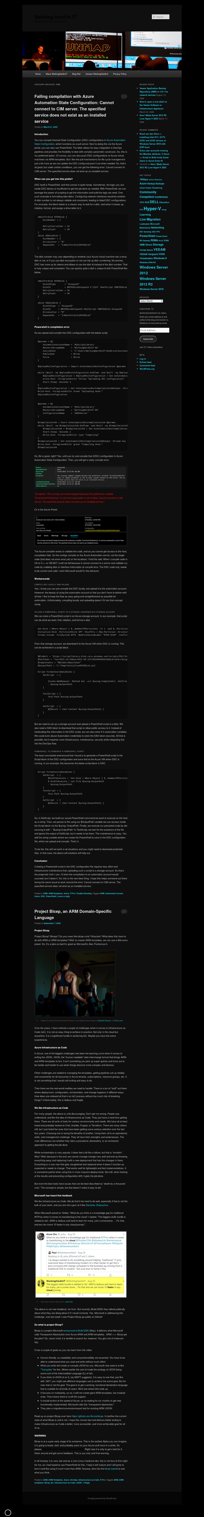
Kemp (164, 209)
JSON (78, 1482)
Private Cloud (161, 236)
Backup (151, 183)
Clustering (157, 187)
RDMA (154, 240)
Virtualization (146, 258)
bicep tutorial (111, 1468)
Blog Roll (76, 73)
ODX (154, 231)
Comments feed (147, 365)
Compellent (147, 197)
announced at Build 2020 (76, 1330)
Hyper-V (152, 208)
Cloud (142, 187)
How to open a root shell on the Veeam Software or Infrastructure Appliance (153, 105)
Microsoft (155, 223)
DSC (43, 896)
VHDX (161, 254)
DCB (147, 202)
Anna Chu (69, 1301)
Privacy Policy (120, 73)
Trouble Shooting (83, 893)
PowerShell (51, 896)
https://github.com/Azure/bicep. (88, 1416)
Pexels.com (118, 1020)
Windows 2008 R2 (148, 262)
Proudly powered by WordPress (102, 1498)
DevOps (73, 1479)
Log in (143, 358)
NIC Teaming (145, 231)
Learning (145, 214)
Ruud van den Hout (149, 133)
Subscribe (148, 339)
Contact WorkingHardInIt (97, 73)
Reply (86, 1482)
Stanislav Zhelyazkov (97, 1205)
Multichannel (145, 227)
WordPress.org (147, 368)
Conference (161, 197)
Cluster (148, 187)
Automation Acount (114, 893)
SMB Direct (146, 244)
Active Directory (155, 179)
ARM (45, 893)
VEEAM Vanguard (149, 254)
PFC (158, 231)
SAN (166, 240)
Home (38, 73)
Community (148, 192)
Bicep (47, 1482)
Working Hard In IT (55, 16)
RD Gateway (145, 240)
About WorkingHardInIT (56, 73)
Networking (157, 227)
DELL (154, 201)
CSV (142, 202)
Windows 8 (160, 258)
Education (164, 202)
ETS (141, 209)
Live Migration (150, 219)
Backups (160, 183)
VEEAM (159, 249)
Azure (66, 893)
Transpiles (46, 1369)
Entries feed (145, 362)
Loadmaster (145, 224)
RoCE (161, 240)
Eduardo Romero (104, 1020)
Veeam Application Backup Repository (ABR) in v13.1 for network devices (154, 91)
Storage (158, 244)
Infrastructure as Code (88, 1479)
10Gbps (144, 179)
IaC (52, 1482)
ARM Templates (55, 893)
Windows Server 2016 (152, 289)
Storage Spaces (146, 250)
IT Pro (72, 893)
